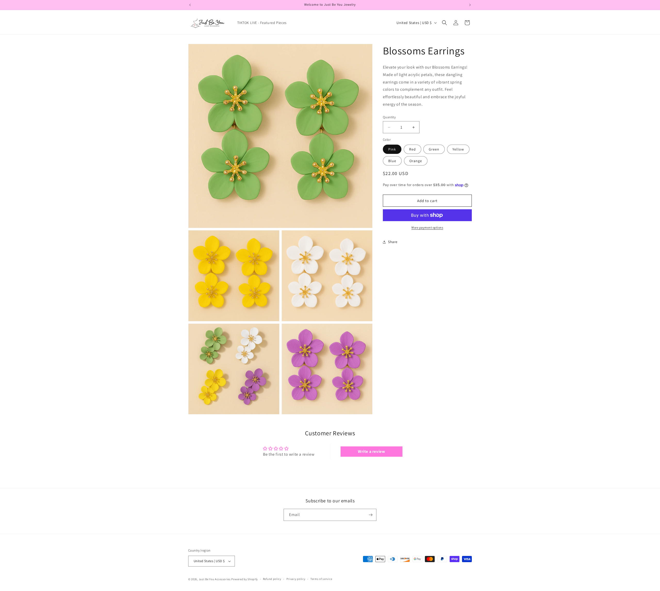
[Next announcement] (470, 5)
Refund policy (272, 579)
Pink (392, 149)
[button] (444, 22)
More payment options (427, 227)
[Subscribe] (370, 515)
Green (434, 149)
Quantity (389, 117)
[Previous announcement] (190, 5)
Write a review (371, 451)
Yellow (458, 149)
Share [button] (393, 241)
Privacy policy (296, 579)
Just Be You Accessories (215, 579)
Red (412, 149)
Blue (392, 161)
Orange (415, 161)
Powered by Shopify (244, 579)
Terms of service (321, 579)
